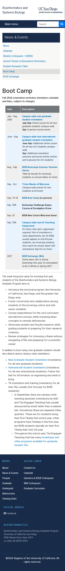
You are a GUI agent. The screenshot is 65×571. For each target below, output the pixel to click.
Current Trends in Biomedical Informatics (24, 61)
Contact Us (29, 467)
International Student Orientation (27, 367)
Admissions (8, 493)
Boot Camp (9, 71)
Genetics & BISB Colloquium (39, 478)
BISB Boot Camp (30, 198)
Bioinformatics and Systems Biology (15, 10)
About (5, 467)
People (6, 478)
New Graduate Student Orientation (28, 359)
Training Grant (9, 498)
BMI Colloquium (32, 483)
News (6, 45)
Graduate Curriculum (34, 488)
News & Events (10, 473)
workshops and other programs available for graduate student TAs (36, 441)
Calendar (7, 50)
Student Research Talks (15, 66)
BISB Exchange (11, 76)
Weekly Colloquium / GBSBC (18, 56)
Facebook (11, 513)
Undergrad (7, 488)
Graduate (7, 483)
